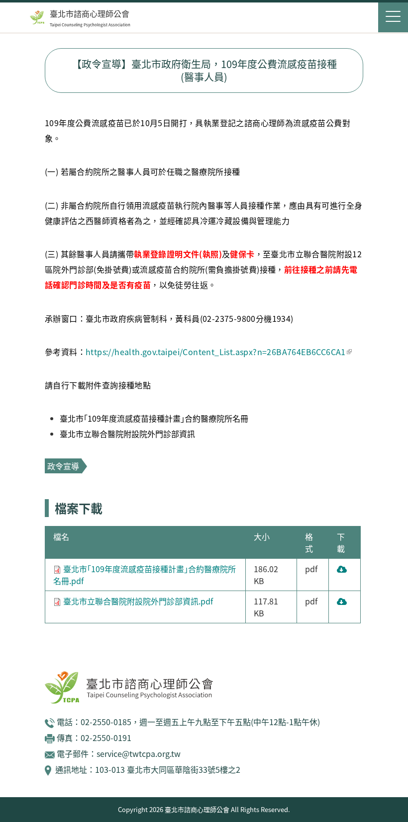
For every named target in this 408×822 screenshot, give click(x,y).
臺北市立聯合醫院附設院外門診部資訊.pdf (138, 601)
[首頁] (37, 17)
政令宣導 (63, 466)
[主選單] (393, 17)
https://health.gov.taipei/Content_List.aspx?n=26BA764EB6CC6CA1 (216, 352)
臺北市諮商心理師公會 (89, 13)
